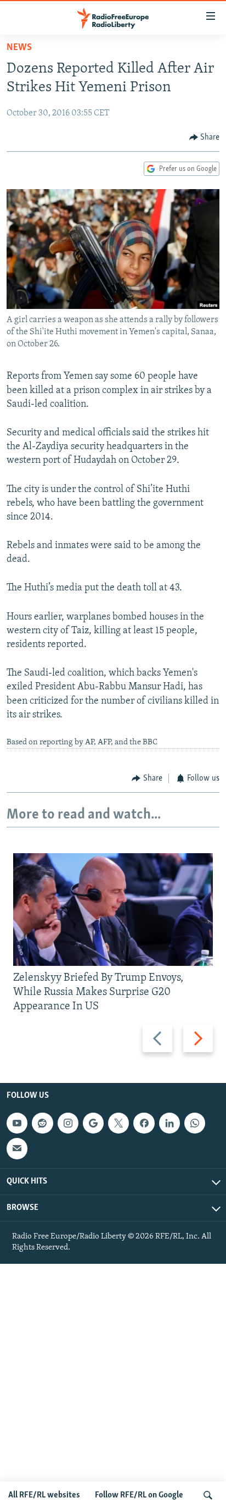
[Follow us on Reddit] (42, 1123)
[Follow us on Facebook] (143, 1123)
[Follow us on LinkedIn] (169, 1123)
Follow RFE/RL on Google (139, 1495)
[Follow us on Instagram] (68, 1123)
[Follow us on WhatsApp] (194, 1123)
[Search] (207, 1495)
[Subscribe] (17, 1148)
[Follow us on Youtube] (17, 1123)
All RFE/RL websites (44, 1495)
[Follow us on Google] (93, 1123)
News (19, 48)
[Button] (204, 137)
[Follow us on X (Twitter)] (118, 1123)
